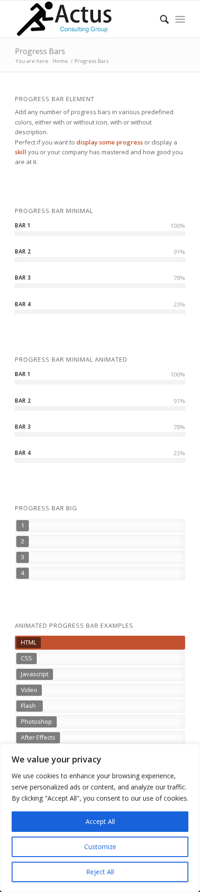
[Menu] (180, 19)
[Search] (160, 19)
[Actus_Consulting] (83, 19)
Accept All (100, 821)
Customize (100, 846)
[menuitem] (160, 19)
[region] (100, 818)
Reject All (100, 871)
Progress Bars (40, 51)
